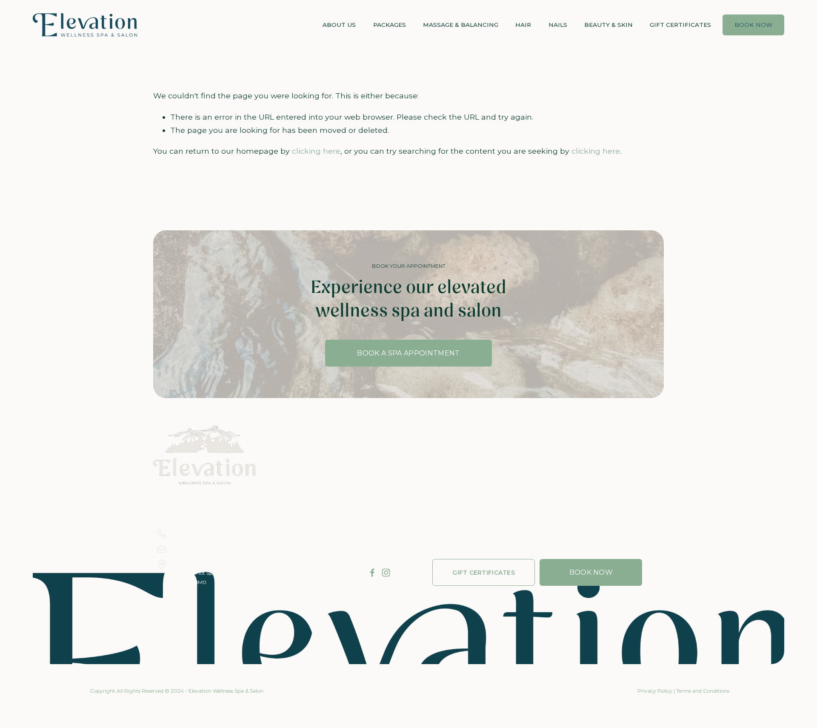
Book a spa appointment (408, 353)
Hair (523, 24)
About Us (339, 24)
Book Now (753, 24)
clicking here (316, 150)
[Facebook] (372, 572)
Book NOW (591, 572)
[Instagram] (386, 572)
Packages (389, 24)
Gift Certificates (680, 24)
